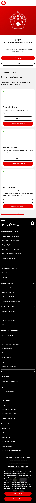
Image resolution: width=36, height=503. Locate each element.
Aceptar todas (18, 493)
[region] (18, 481)
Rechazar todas (18, 499)
